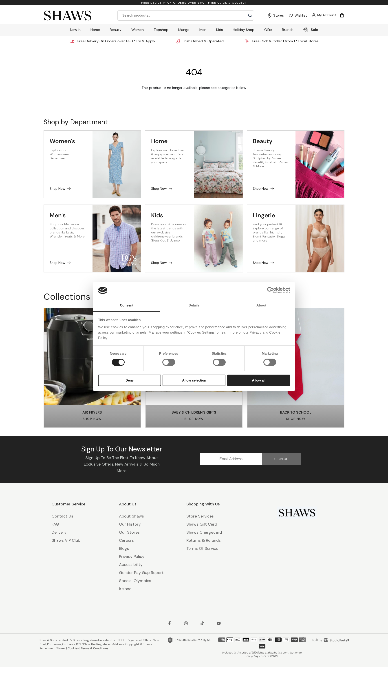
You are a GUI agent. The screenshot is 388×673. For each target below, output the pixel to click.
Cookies (73, 648)
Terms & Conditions (94, 648)
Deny (130, 380)
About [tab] (261, 305)
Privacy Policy (131, 556)
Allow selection (194, 380)
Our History (130, 524)
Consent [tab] (126, 305)
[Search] (250, 15)
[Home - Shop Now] (218, 164)
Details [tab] (194, 305)
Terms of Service (202, 548)
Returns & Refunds (203, 540)
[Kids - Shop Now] (218, 238)
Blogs (124, 548)
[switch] (168, 362)
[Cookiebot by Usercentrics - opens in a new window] (270, 290)
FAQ (55, 524)
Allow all (258, 380)
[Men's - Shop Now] (117, 238)
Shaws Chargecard (204, 532)
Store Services (200, 516)
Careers (126, 540)
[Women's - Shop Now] (117, 164)
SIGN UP (281, 459)
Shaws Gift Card (201, 524)
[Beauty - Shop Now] (319, 164)
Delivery (59, 532)
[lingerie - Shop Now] (319, 238)
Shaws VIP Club (66, 540)
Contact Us (62, 516)
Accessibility (131, 564)
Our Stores (129, 532)
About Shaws (131, 516)
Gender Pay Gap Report (141, 572)
